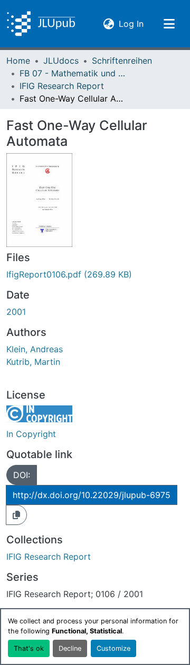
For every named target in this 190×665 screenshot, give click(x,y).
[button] (40, 24)
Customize (113, 648)
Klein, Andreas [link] (34, 349)
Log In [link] (131, 23)
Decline (70, 648)
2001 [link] (16, 311)
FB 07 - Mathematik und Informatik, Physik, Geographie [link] (72, 73)
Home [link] (18, 60)
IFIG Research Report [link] (62, 86)
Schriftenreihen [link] (122, 60)
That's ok (29, 648)
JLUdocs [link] (61, 60)
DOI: (21, 475)
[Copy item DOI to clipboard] (16, 515)
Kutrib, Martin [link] (33, 361)
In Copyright (31, 434)
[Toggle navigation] (169, 24)
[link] (95, 274)
